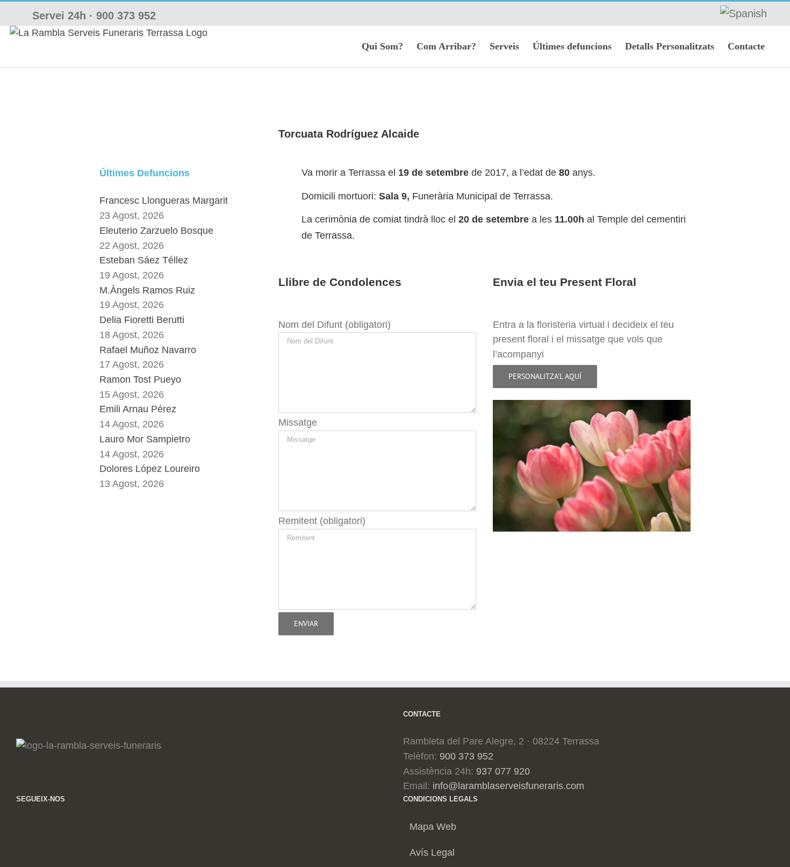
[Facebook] (20, 827)
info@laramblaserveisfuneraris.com (508, 785)
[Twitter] (36, 827)
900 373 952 (126, 16)
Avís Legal (432, 852)
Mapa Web (433, 826)
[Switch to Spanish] (743, 13)
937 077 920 (503, 771)
